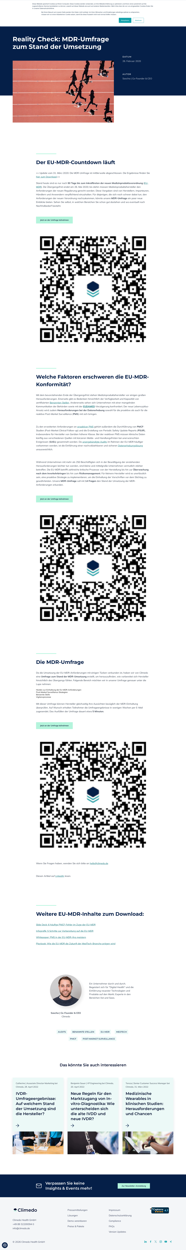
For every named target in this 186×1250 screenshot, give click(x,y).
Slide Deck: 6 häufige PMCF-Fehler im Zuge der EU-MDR (66, 924)
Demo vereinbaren (77, 1220)
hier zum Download (46, 176)
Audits (62, 1032)
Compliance (115, 1220)
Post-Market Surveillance (99, 1039)
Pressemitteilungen (77, 1210)
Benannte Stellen (83, 1032)
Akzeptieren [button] (125, 20)
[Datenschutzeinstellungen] (5, 1245)
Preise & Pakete (76, 1226)
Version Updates (117, 1231)
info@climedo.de (21, 1228)
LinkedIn (59, 876)
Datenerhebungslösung (130, 445)
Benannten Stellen (59, 402)
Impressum (114, 1210)
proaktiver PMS (85, 426)
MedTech (121, 1032)
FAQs (112, 1226)
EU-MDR (105, 1032)
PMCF (73, 1039)
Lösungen (73, 1215)
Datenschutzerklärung (120, 1215)
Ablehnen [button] (138, 20)
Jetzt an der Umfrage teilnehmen (54, 220)
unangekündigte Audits (94, 441)
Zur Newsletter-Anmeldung (134, 1186)
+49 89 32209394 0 (23, 1224)
